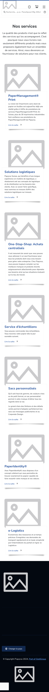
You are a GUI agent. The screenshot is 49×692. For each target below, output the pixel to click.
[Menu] (44, 7)
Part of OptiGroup (37, 659)
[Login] (29, 7)
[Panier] (36, 6)
